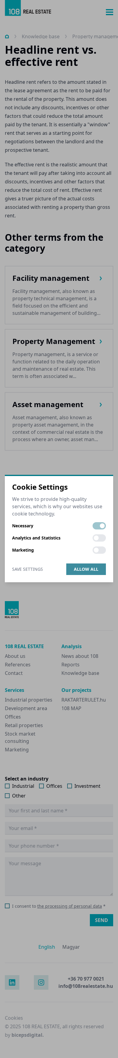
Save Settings (27, 569)
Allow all (86, 569)
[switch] (99, 525)
